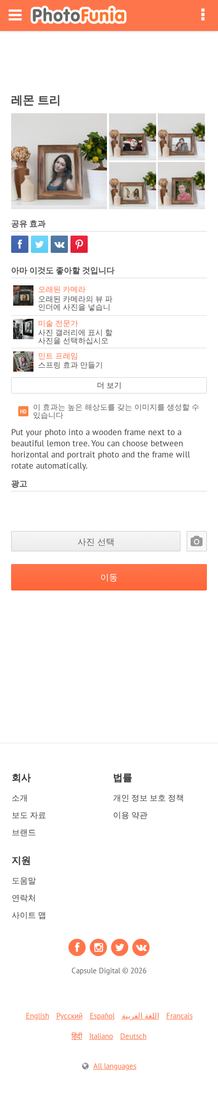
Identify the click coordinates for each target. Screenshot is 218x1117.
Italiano (101, 1036)
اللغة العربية (140, 1016)
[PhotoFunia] (78, 15)
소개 (20, 798)
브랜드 (24, 832)
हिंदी (76, 1036)
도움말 (24, 880)
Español (102, 1016)
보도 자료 (29, 815)
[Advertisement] (109, 59)
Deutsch (133, 1036)
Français (179, 1016)
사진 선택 (96, 541)
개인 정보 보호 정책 (148, 798)
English (37, 1016)
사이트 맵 (29, 915)
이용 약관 (130, 815)
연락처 (24, 898)
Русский (69, 1016)
